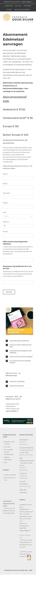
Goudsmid (22, 473)
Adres (5, 183)
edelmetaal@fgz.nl (12, 411)
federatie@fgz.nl (27, 2)
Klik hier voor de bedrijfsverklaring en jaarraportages (9, 510)
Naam (5, 174)
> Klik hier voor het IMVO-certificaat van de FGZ (25, 554)
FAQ (5, 462)
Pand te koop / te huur (10, 479)
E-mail (5, 231)
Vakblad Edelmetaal (8, 458)
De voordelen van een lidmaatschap (8, 452)
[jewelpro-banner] (18, 419)
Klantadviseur (24, 440)
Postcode (6, 193)
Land (4, 212)
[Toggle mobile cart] (28, 22)
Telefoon (6, 222)
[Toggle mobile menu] (32, 22)
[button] (19, 341)
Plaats (5, 203)
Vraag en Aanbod (10, 475)
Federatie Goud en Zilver (9, 443)
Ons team (7, 447)
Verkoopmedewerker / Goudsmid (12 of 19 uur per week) (26, 450)
